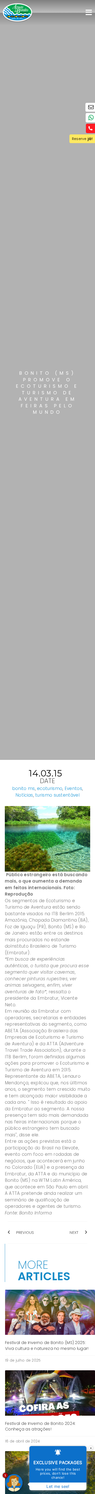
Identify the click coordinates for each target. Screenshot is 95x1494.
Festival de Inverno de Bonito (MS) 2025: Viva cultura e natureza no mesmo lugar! (47, 1345)
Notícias (24, 795)
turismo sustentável (57, 795)
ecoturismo (49, 788)
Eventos (73, 788)
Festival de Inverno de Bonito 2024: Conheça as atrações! (40, 1426)
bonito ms (23, 788)
